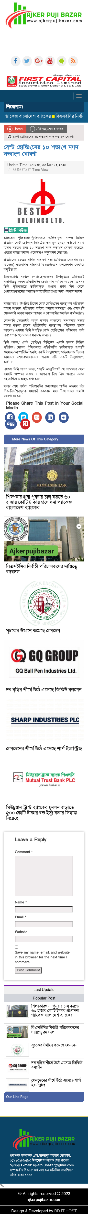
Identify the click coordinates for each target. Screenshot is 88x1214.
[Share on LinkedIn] (50, 417)
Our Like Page (17, 1097)
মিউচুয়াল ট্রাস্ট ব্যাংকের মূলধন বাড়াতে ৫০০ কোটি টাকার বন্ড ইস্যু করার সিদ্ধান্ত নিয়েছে (41, 812)
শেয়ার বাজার (55, 129)
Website (21, 932)
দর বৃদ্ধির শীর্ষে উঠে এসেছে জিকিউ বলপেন (43, 690)
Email (20, 917)
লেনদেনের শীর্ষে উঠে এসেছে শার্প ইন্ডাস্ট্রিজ (44, 749)
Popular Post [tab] (44, 998)
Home (17, 129)
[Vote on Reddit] (64, 417)
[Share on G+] (37, 417)
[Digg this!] (11, 424)
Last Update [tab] (44, 989)
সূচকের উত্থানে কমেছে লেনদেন (33, 631)
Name (21, 902)
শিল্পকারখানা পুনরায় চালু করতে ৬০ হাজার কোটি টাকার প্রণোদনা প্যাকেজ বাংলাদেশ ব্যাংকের (39, 502)
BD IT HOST (65, 1211)
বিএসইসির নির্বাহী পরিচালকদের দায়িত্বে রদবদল (41, 569)
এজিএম (41, 129)
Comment (24, 852)
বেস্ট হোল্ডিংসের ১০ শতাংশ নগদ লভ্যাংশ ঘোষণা (41, 150)
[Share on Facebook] (10, 417)
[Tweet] (23, 417)
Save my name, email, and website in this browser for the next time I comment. (42, 957)
